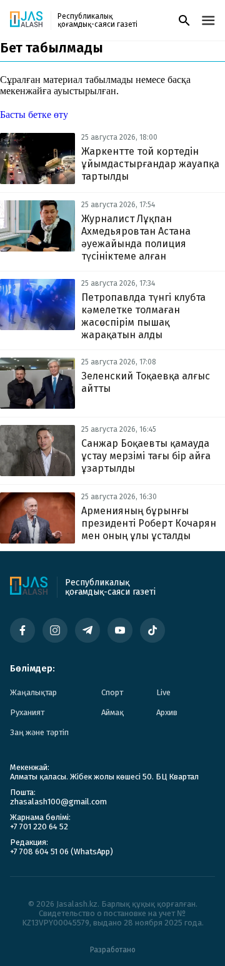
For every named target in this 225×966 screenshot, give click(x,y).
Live (163, 692)
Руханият (27, 712)
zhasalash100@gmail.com (58, 801)
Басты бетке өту (34, 114)
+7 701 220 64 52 (39, 826)
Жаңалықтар (33, 692)
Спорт (112, 692)
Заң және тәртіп (39, 732)
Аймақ (112, 712)
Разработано (113, 950)
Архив (167, 712)
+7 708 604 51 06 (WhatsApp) (61, 851)
